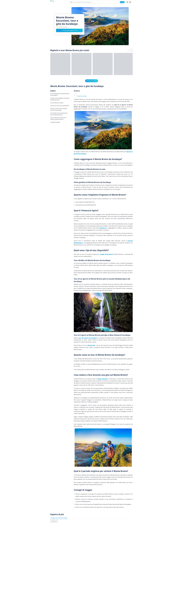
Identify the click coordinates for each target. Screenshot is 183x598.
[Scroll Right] (131, 50)
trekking (102, 228)
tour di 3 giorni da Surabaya (88, 338)
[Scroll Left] (127, 50)
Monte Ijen (91, 345)
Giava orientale (103, 379)
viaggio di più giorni (106, 254)
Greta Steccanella (82, 96)
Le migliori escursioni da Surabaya (59, 517)
